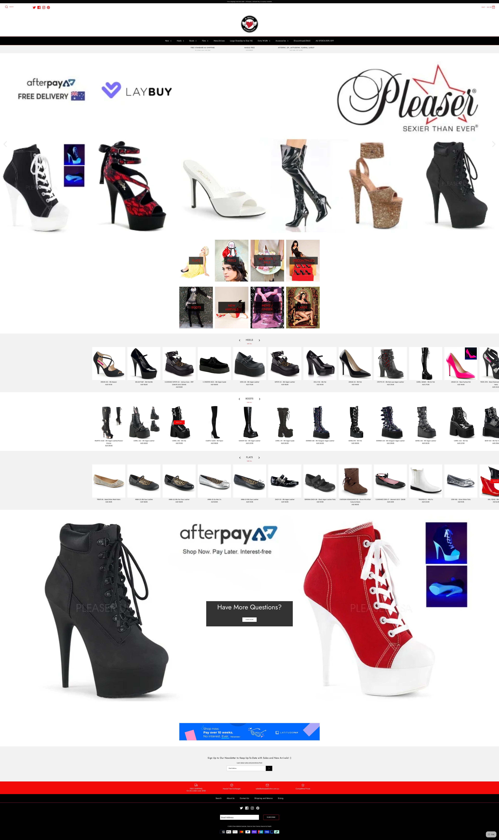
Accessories (282, 40)
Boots (193, 40)
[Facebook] (38, 7)
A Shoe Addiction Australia (239, 826)
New (168, 40)
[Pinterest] (48, 7)
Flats (205, 40)
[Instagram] (43, 7)
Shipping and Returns (263, 798)
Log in (483, 7)
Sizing (280, 798)
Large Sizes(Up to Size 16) (241, 40)
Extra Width (264, 40)
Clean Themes (256, 826)
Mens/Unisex (219, 40)
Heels (180, 40)
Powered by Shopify (266, 826)
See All (249, 344)
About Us (231, 798)
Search (219, 798)
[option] (249, 144)
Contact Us (244, 798)
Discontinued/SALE (302, 40)
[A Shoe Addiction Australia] (249, 15)
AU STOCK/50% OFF (325, 40)
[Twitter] (34, 7)
